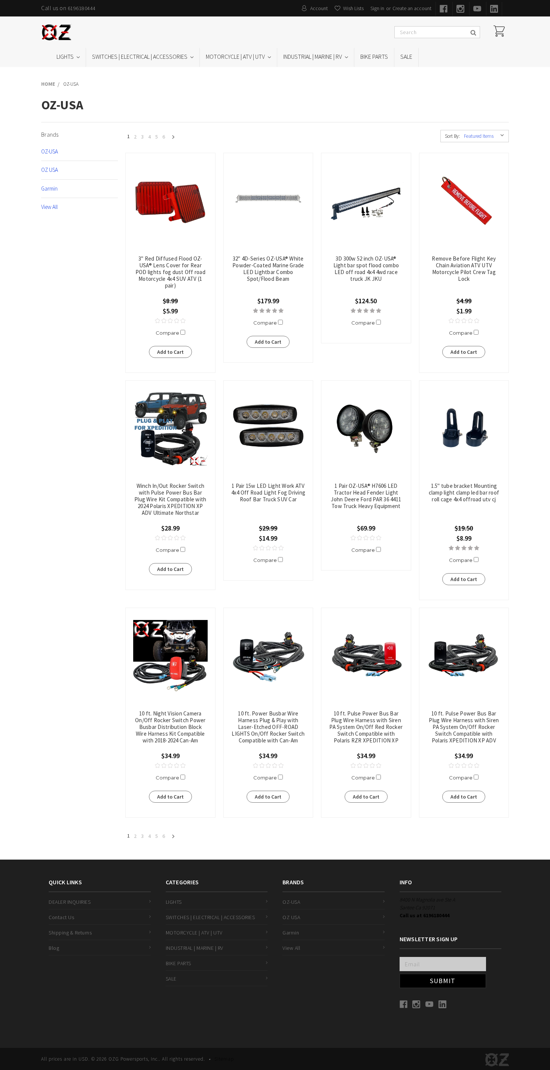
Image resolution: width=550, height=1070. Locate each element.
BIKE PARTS (374, 56)
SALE (406, 56)
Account (319, 8)
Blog (54, 948)
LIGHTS (65, 56)
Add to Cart (170, 352)
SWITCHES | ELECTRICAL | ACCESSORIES (140, 56)
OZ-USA (49, 151)
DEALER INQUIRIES (70, 902)
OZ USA (49, 169)
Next (170, 137)
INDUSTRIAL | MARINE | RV (313, 56)
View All (49, 206)
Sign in (377, 8)
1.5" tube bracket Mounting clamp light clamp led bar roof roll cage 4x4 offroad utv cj (464, 493)
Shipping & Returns (70, 932)
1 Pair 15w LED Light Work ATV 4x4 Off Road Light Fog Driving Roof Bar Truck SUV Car (268, 493)
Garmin (49, 188)
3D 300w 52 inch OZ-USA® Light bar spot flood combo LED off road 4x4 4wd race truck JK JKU (366, 268)
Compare (168, 333)
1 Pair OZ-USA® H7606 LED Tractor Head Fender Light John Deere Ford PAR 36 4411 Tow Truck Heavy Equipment (366, 496)
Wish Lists (353, 8)
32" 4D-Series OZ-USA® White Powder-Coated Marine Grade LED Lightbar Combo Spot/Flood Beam (268, 268)
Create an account (411, 8)
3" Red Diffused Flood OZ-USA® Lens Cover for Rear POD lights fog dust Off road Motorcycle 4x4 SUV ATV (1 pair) (170, 272)
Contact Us (61, 917)
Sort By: (452, 136)
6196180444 (82, 8)
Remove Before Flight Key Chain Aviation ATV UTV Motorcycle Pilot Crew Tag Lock (464, 268)
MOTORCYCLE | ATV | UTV (236, 56)
